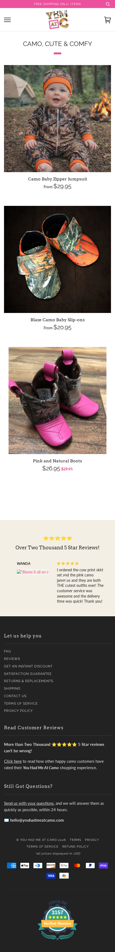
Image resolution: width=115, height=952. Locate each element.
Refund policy (75, 846)
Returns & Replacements (28, 681)
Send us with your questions (29, 803)
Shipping (12, 688)
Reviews (12, 659)
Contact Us (15, 696)
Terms (75, 840)
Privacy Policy (18, 711)
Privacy (92, 840)
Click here (13, 761)
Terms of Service (21, 703)
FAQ (7, 651)
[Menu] (7, 20)
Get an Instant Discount (28, 666)
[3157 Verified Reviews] (57, 941)
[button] (56, 579)
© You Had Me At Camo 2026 (41, 840)
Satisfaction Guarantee (28, 674)
